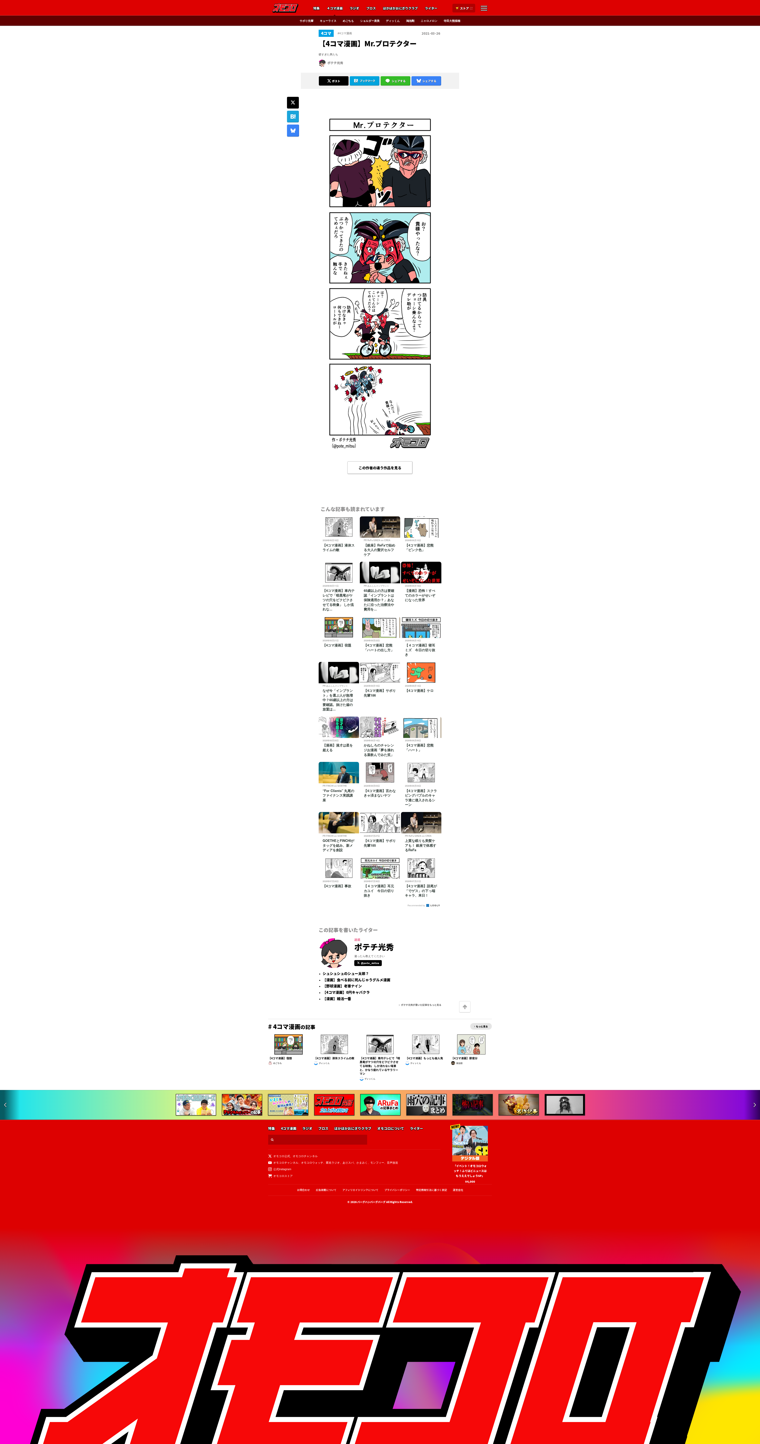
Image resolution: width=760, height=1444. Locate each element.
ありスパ (348, 1162)
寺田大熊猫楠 (452, 21)
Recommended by (417, 905)
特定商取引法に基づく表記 (431, 1190)
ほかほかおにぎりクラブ (400, 8)
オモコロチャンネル (305, 1156)
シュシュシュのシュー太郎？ (346, 973)
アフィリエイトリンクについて (360, 1190)
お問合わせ (303, 1190)
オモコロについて (390, 1128)
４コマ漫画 (335, 8)
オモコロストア (283, 1176)
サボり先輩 (307, 21)
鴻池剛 (410, 21)
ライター (431, 8)
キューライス (328, 21)
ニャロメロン (429, 21)
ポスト (336, 81)
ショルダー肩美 (370, 21)
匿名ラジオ (333, 1162)
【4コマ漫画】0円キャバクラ (346, 992)
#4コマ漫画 (345, 33)
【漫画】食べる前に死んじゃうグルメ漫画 (356, 980)
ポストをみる (333, 70)
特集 (316, 8)
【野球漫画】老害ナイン (342, 986)
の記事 (291, 1026)
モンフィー (377, 1162)
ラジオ (354, 8)
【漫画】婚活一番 (337, 999)
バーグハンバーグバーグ (371, 1202)
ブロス (371, 8)
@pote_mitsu (370, 963)
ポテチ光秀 (335, 62)
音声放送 (392, 1162)
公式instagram (282, 1169)
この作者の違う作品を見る (380, 467)
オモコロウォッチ (312, 1162)
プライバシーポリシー (397, 1190)
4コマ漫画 (288, 1128)
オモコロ (285, 8)
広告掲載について (326, 1190)
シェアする (399, 81)
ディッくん (393, 21)
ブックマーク (367, 81)
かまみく (362, 1162)
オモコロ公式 (281, 1156)
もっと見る (482, 1026)
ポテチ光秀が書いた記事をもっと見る (421, 1004)
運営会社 (458, 1190)
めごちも (348, 21)
